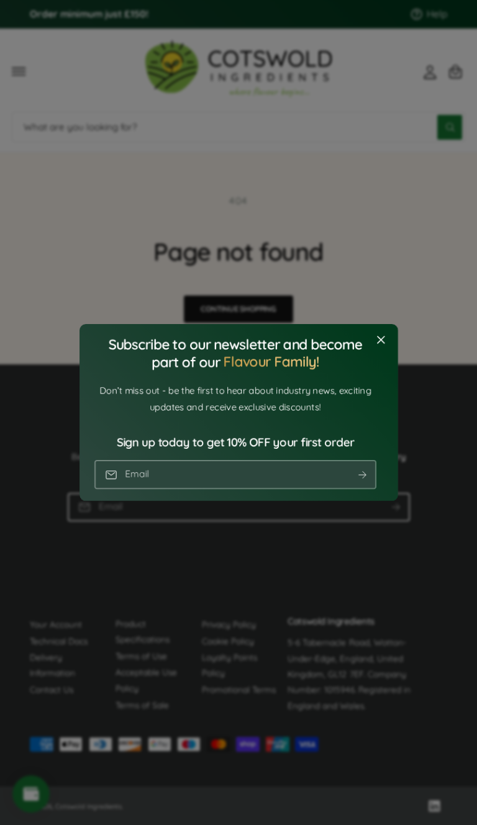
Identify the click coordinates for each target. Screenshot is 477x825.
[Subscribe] (362, 474)
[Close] (381, 340)
